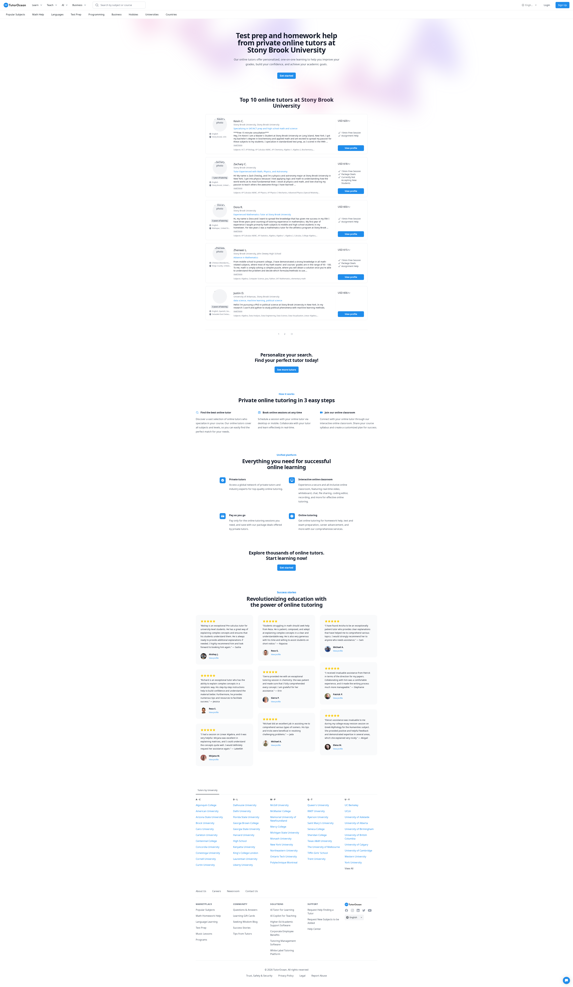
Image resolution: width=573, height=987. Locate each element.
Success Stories (242, 927)
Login (547, 5)
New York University (281, 844)
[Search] (97, 5)
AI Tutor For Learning (282, 909)
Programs (201, 939)
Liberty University (243, 865)
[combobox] (121, 5)
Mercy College (278, 826)
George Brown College (246, 823)
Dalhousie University (244, 805)
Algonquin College (206, 805)
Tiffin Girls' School (318, 853)
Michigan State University (284, 832)
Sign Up (562, 5)
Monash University (280, 838)
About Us (201, 891)
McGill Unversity (279, 805)
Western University (355, 856)
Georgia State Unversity (246, 829)
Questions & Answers (245, 909)
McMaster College (280, 811)
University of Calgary (356, 844)
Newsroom (233, 891)
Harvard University (243, 835)
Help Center (314, 929)
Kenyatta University (244, 847)
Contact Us (251, 891)
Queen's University (318, 805)
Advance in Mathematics (246, 257)
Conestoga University (208, 853)
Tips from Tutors (242, 933)
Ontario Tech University (283, 856)
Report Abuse (319, 975)
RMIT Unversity (316, 811)
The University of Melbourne (324, 847)
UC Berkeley (351, 805)
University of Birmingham (359, 829)
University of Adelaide (357, 817)
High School (240, 841)
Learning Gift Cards (244, 915)
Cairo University (205, 829)
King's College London (245, 853)
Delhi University (242, 811)
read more (238, 145)
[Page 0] (292, 334)
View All (349, 868)
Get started (286, 75)
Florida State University (246, 817)
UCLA (348, 811)
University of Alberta (356, 823)
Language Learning (207, 921)
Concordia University (207, 847)
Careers (216, 891)
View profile (351, 148)
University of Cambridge (358, 850)
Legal (302, 975)
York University (353, 862)
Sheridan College (317, 835)
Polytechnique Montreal (283, 862)
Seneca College (316, 829)
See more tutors (286, 369)
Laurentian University (245, 859)
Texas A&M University (320, 841)
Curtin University (205, 865)
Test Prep (201, 927)
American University (207, 811)
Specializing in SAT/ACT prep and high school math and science (265, 128)
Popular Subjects (205, 909)
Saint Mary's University (321, 823)
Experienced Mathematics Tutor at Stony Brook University (262, 214)
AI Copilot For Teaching (283, 915)
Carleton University (206, 835)
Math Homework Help (208, 915)
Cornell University (206, 859)
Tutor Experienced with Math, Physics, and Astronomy (260, 171)
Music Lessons (204, 933)
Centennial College (206, 841)
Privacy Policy (286, 975)
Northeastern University (284, 850)
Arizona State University (209, 817)
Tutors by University (207, 790)
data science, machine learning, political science (258, 300)
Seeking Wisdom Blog (245, 921)
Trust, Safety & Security (259, 975)
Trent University (316, 859)
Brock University (205, 823)
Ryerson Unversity (318, 817)
